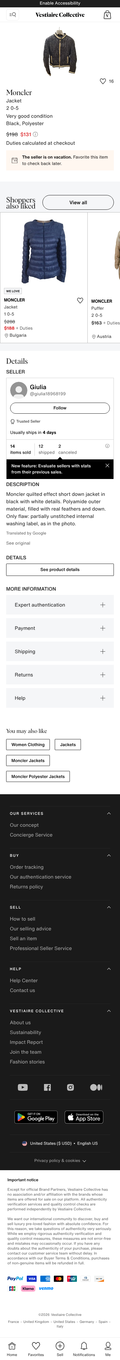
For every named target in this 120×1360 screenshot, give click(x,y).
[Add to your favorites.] (80, 300)
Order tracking (27, 867)
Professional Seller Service (41, 948)
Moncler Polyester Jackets (38, 776)
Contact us (22, 990)
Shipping (25, 651)
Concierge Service (31, 834)
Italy (60, 1326)
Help (20, 698)
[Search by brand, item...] (12, 15)
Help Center (24, 980)
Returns (24, 674)
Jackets (68, 744)
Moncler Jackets (28, 760)
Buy (14, 855)
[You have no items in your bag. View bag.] (107, 14)
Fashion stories (27, 1061)
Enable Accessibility (60, 3)
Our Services (27, 813)
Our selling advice (30, 928)
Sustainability (25, 1032)
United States (64, 1322)
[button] (107, 14)
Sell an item (23, 938)
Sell (15, 907)
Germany (86, 1322)
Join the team (26, 1051)
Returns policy (26, 886)
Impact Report (26, 1042)
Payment (25, 628)
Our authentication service (40, 876)
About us (20, 1022)
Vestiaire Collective (37, 1011)
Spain (103, 1322)
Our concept (24, 825)
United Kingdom (36, 1322)
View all (78, 202)
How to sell (22, 918)
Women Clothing (28, 744)
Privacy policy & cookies (57, 1160)
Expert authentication (40, 604)
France (13, 1322)
